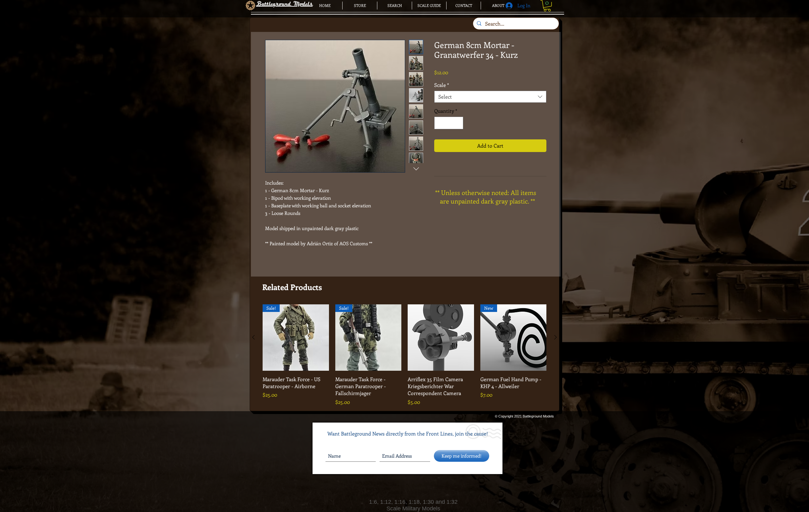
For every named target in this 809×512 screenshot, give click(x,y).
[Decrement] (439, 123)
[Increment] (457, 123)
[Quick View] (441, 337)
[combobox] (490, 97)
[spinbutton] (448, 123)
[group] (404, 355)
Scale (441, 85)
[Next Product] (555, 337)
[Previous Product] (253, 337)
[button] (547, 5)
